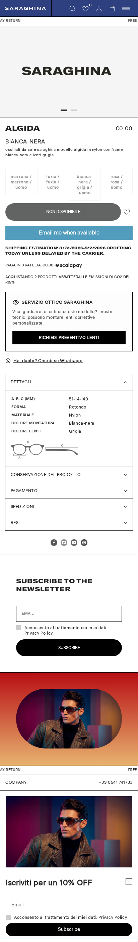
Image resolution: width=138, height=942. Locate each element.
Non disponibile (63, 211)
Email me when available (69, 232)
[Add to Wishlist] (127, 212)
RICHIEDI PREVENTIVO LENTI (69, 337)
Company (15, 782)
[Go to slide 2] (74, 110)
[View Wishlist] (85, 8)
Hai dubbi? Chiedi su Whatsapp (48, 360)
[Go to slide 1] (64, 110)
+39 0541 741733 (116, 782)
